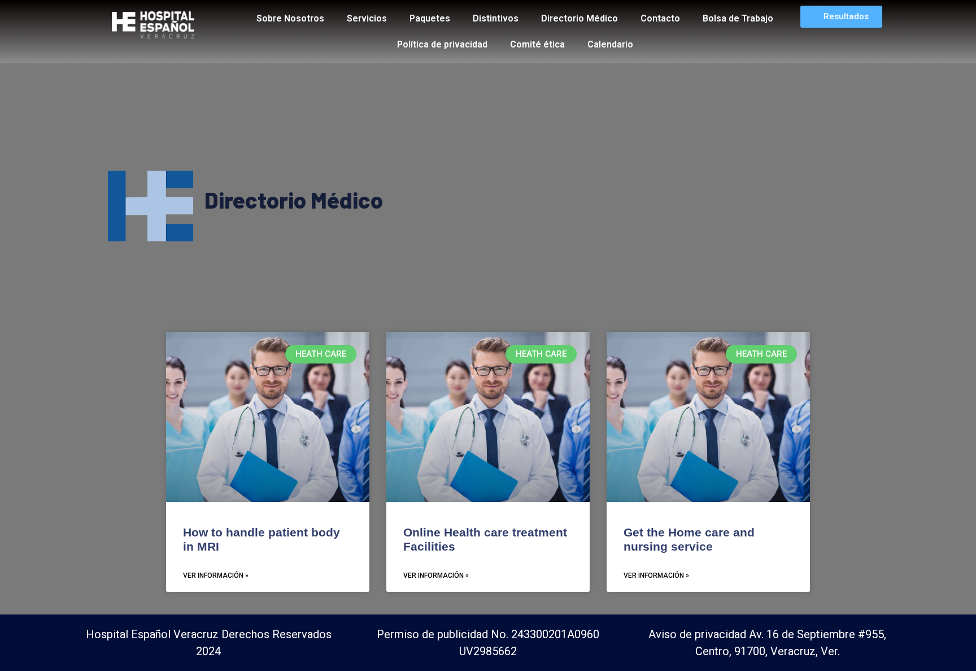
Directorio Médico (579, 18)
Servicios (367, 18)
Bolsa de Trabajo (738, 18)
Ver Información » (216, 575)
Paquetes (429, 18)
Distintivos (495, 18)
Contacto (660, 18)
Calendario (610, 44)
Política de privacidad (442, 44)
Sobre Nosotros (290, 18)
